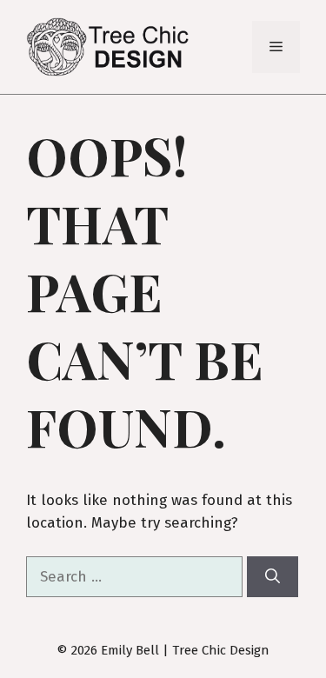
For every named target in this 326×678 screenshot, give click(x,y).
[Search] (272, 577)
